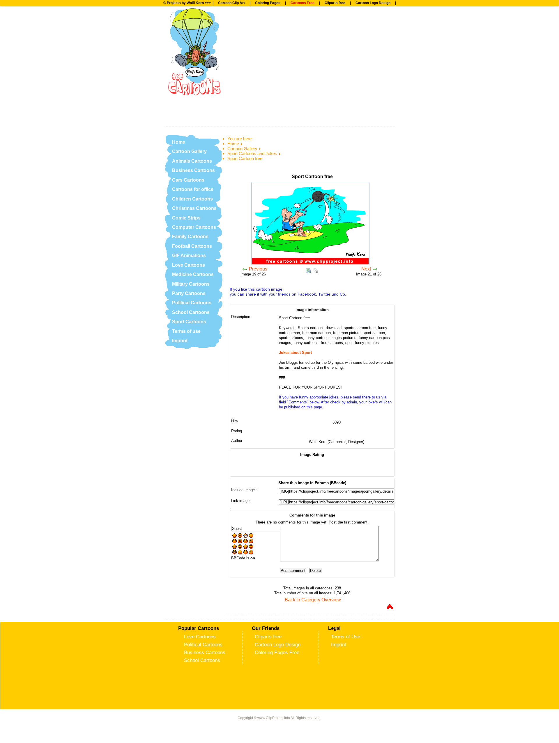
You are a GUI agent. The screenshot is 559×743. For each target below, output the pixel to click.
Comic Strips (186, 217)
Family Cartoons (190, 236)
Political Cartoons (191, 302)
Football (250, 22)
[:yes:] (234, 547)
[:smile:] (234, 536)
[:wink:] (251, 536)
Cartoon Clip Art (231, 3)
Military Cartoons (191, 284)
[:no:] (245, 552)
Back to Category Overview (313, 599)
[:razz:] (251, 547)
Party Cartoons (189, 293)
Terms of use (186, 331)
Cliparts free (335, 3)
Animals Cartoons (192, 161)
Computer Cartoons (194, 227)
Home (178, 142)
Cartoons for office (192, 189)
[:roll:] (234, 552)
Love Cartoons (188, 265)
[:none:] (234, 541)
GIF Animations (189, 255)
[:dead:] (251, 541)
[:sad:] (245, 541)
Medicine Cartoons (193, 274)
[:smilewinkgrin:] (245, 547)
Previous (258, 268)
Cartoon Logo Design (372, 3)
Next (366, 268)
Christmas (253, 79)
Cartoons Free (302, 3)
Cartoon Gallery (189, 151)
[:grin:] (245, 536)
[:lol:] (240, 547)
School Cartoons (191, 312)
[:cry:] (251, 552)
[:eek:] (240, 552)
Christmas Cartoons (194, 208)
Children (251, 60)
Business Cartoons (193, 170)
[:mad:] (240, 541)
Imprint (179, 340)
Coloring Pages (267, 3)
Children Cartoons (192, 198)
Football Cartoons (192, 246)
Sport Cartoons (189, 321)
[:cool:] (240, 536)
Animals (250, 41)
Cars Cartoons (188, 180)
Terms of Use (345, 637)
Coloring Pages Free (277, 652)
